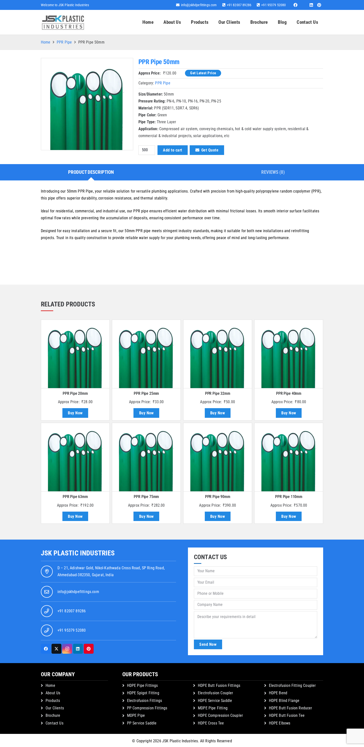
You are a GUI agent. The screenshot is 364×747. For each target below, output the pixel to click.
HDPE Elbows (279, 723)
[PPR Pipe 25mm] (146, 354)
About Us (53, 693)
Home (46, 42)
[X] (56, 649)
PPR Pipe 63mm (75, 496)
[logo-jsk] (63, 22)
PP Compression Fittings (147, 708)
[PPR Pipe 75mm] (146, 457)
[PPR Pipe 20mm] (75, 354)
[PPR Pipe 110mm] (289, 457)
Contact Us (54, 723)
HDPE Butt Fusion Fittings (219, 685)
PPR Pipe (64, 42)
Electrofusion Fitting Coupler (292, 685)
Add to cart (172, 150)
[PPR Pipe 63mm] (75, 457)
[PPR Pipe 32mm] (217, 354)
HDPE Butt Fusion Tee (287, 715)
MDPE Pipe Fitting (213, 708)
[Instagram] (67, 649)
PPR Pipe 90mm (217, 496)
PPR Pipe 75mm (146, 496)
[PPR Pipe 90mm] (217, 457)
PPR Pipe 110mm (288, 496)
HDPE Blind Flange (284, 700)
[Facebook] (295, 5)
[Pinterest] (319, 5)
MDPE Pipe (136, 715)
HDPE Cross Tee (211, 723)
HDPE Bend (278, 693)
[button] (211, 22)
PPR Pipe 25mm (146, 393)
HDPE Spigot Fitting (143, 693)
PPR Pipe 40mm (288, 393)
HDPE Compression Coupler (220, 715)
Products (53, 700)
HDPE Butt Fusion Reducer (290, 708)
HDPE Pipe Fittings (142, 685)
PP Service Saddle (142, 723)
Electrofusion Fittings (144, 700)
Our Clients (55, 708)
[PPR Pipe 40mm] (289, 354)
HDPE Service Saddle (215, 700)
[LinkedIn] (311, 5)
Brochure (53, 715)
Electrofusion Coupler (215, 693)
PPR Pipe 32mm (217, 393)
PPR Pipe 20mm (75, 393)
